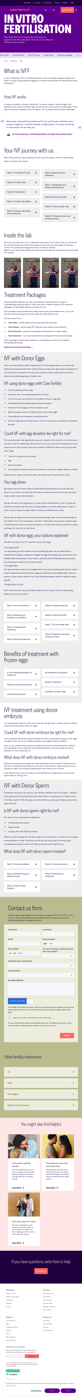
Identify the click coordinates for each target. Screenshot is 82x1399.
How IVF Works (18, 55)
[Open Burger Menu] (76, 10)
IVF (21, 61)
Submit (67, 1036)
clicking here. (22, 775)
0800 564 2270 (60, 915)
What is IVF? (4, 55)
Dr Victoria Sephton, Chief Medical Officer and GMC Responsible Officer (42, 134)
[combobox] (58, 956)
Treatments (13, 61)
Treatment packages (64, 55)
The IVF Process (34, 55)
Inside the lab (48, 55)
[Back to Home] (20, 10)
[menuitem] (27, 2)
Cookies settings (36, 1391)
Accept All (52, 1391)
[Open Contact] (45, 9)
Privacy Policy (12, 1386)
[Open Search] (53, 10)
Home (6, 61)
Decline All (68, 1391)
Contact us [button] (67, 10)
